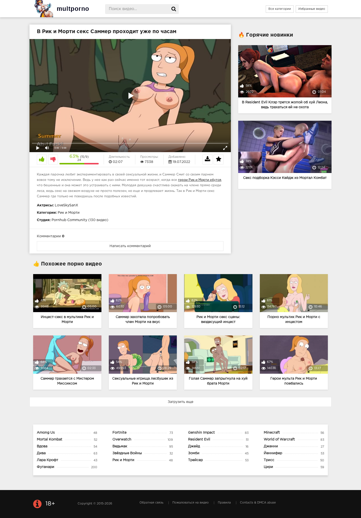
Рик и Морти (69, 212)
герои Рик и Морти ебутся (199, 180)
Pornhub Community (69, 220)
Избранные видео (311, 9)
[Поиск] (174, 9)
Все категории (279, 9)
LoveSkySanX (66, 205)
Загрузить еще (180, 401)
